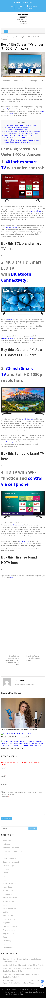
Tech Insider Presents (23, 16)
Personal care (8, 915)
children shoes (8, 855)
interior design (8, 894)
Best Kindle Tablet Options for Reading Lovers (33, 658)
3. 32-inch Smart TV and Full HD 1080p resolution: (18, 136)
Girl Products (7, 876)
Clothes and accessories (11, 862)
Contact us (19, 8)
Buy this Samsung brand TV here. (16, 138)
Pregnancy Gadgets (10, 926)
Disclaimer (22, 6)
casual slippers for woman (12, 851)
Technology (11, 37)
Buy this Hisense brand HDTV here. (17, 142)
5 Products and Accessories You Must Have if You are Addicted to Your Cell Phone (12, 660)
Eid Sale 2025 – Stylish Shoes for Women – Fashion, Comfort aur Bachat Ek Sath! (21, 970)
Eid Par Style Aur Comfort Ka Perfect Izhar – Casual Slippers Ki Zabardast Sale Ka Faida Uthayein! (21, 981)
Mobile (5, 912)
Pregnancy (6, 923)
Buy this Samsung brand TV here (22, 456)
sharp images (10, 442)
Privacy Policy (33, 6)
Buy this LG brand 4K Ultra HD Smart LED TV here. (21, 134)
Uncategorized (8, 948)
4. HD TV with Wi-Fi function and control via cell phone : (20, 140)
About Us (30, 8)
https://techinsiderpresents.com (24, 684)
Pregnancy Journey (9, 930)
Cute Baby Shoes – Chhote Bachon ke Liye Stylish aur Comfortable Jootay (22, 960)
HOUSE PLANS (8, 890)
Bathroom (6, 844)
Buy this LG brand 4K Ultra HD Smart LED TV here (21, 352)
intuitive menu (18, 525)
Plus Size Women (9, 919)
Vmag (35, 989)
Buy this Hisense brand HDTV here (19, 560)
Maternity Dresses (9, 908)
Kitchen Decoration (10, 898)
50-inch (9, 319)
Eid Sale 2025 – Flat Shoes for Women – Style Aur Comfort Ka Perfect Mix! (21, 976)
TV (7, 109)
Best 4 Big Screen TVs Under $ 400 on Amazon (20, 125)
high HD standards (27, 419)
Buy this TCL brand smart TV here (21, 246)
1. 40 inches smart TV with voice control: (15, 128)
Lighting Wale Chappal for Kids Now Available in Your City (23, 965)
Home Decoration (9, 883)
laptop (5, 905)
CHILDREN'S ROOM (10, 858)
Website (4, 784)
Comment (5, 797)
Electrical (6, 869)
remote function (7, 338)
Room (5, 937)
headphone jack (11, 227)
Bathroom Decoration (11, 848)
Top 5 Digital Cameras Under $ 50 (12, 748)
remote (30, 338)
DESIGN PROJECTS (10, 865)
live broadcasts (24, 541)
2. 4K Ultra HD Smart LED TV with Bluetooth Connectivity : (21, 132)
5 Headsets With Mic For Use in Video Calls (15, 737)
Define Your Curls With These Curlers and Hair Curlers (19, 730)
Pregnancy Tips (8, 933)
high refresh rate (35, 211)
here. (12, 578)
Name (3, 768)
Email (3, 776)
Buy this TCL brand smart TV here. (16, 130)
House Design (8, 887)
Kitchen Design (8, 901)
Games (5, 873)
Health (5, 880)
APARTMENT (7, 840)
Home (13, 6)
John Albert (6, 81)
